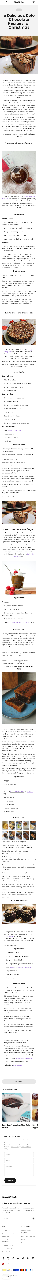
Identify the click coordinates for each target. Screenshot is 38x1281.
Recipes (19, 10)
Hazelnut (30, 791)
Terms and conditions (5, 1241)
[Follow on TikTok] (23, 1258)
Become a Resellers (28, 1236)
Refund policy (6, 1252)
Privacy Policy (15, 1147)
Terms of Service (26, 1147)
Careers (24, 1243)
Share (20, 1082)
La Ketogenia (8, 936)
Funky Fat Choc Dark (14, 430)
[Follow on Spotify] (33, 1258)
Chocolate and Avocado (24, 1058)
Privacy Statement (8, 1245)
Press (23, 1240)
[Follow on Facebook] (3, 1258)
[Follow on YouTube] (18, 1258)
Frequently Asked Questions (8, 1235)
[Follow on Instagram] (8, 1258)
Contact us (6, 1231)
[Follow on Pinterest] (13, 1258)
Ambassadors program (26, 1232)
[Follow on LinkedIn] (28, 1258)
